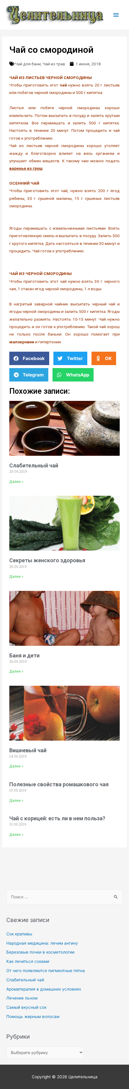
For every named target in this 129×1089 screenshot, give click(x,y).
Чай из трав (54, 63)
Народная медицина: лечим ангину (42, 943)
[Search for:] (64, 897)
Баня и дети (24, 655)
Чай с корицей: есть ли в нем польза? (57, 818)
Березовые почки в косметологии (40, 952)
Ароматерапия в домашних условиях (43, 989)
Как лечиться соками (27, 961)
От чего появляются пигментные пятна (45, 970)
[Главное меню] (116, 15)
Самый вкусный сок (26, 1007)
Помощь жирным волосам (32, 1016)
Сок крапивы (19, 934)
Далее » (16, 482)
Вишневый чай (27, 750)
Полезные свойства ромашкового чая (59, 784)
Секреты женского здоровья (47, 560)
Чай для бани (28, 63)
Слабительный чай (33, 465)
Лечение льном (22, 998)
